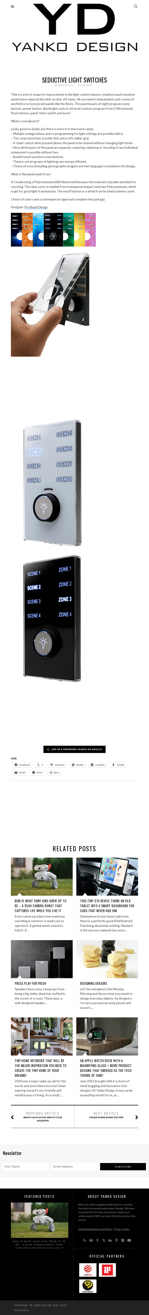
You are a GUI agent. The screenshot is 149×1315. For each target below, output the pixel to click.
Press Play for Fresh (30, 983)
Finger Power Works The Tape (106, 1115)
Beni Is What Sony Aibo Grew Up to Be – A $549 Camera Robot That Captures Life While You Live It (41, 905)
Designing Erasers (93, 983)
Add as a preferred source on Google (77, 749)
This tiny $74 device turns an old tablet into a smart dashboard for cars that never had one (107, 905)
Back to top (21, 1310)
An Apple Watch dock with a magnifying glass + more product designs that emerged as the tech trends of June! (106, 1068)
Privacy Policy (122, 1229)
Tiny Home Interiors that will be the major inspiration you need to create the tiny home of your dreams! (41, 1068)
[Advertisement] (74, 63)
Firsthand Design (36, 207)
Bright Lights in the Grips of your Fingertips (42, 1116)
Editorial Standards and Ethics (95, 1229)
